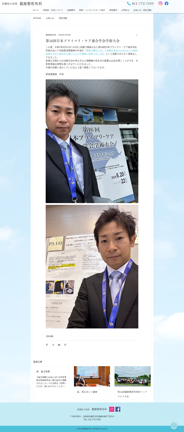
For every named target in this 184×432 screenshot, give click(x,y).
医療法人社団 (9, 3)
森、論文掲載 (43, 371)
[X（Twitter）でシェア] (53, 344)
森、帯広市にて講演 (87, 392)
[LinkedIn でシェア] (59, 344)
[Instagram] (160, 3)
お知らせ (50, 18)
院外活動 (63, 18)
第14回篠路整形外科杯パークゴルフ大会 (132, 394)
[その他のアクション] (136, 34)
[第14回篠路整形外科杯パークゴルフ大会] (133, 376)
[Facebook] (166, 3)
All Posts (37, 18)
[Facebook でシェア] (47, 344)
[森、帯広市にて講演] (92, 376)
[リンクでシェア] (65, 344)
